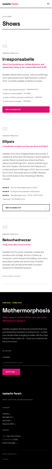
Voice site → (7, 420)
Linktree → (6, 414)
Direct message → (9, 443)
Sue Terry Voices (13, 436)
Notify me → (11, 372)
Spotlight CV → (8, 417)
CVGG (15, 439)
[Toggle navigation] (48, 3)
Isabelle (10, 4)
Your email (6, 357)
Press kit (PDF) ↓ (9, 424)
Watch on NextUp (26, 109)
